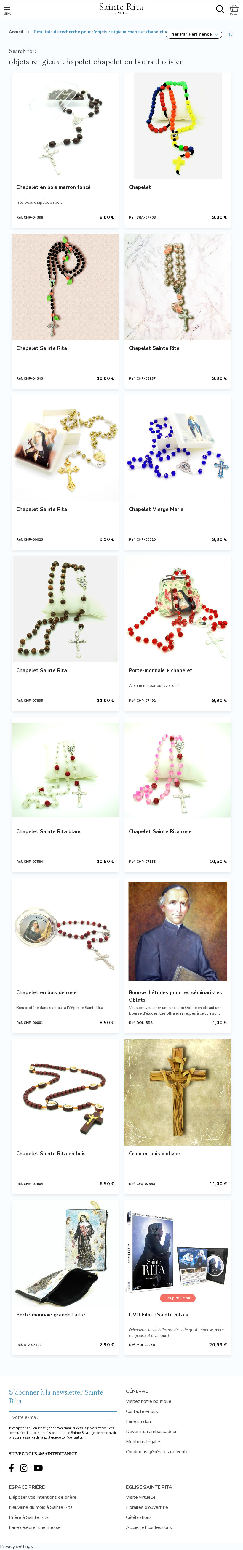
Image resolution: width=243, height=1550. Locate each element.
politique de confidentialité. (63, 1437)
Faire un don (138, 1421)
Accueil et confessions (149, 1527)
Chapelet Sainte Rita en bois (51, 1153)
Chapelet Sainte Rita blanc (48, 831)
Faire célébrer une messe (35, 1527)
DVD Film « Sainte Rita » (158, 1314)
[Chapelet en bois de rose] (65, 931)
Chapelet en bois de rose (46, 992)
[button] (194, 34)
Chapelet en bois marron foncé (53, 187)
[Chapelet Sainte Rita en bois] (65, 1092)
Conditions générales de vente (157, 1451)
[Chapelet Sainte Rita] (65, 287)
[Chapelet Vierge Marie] (177, 448)
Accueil (16, 32)
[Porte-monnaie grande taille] (65, 1253)
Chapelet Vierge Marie (156, 509)
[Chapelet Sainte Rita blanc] (65, 770)
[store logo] (121, 7)
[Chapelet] (177, 126)
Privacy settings (16, 1546)
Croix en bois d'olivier (154, 1153)
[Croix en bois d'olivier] (177, 1092)
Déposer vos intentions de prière (42, 1497)
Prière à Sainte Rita (29, 1517)
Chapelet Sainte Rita (41, 348)
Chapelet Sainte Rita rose (160, 831)
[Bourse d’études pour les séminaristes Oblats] (177, 931)
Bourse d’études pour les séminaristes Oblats (175, 996)
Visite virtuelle (141, 1497)
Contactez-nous (142, 1411)
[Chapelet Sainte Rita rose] (177, 770)
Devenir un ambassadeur (151, 1431)
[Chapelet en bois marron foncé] (65, 126)
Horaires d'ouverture (147, 1507)
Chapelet (140, 187)
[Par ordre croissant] (230, 34)
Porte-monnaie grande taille (50, 1314)
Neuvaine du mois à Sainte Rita (41, 1507)
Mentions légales (144, 1441)
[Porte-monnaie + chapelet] (177, 609)
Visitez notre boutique (148, 1401)
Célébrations (139, 1517)
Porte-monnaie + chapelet (160, 670)
